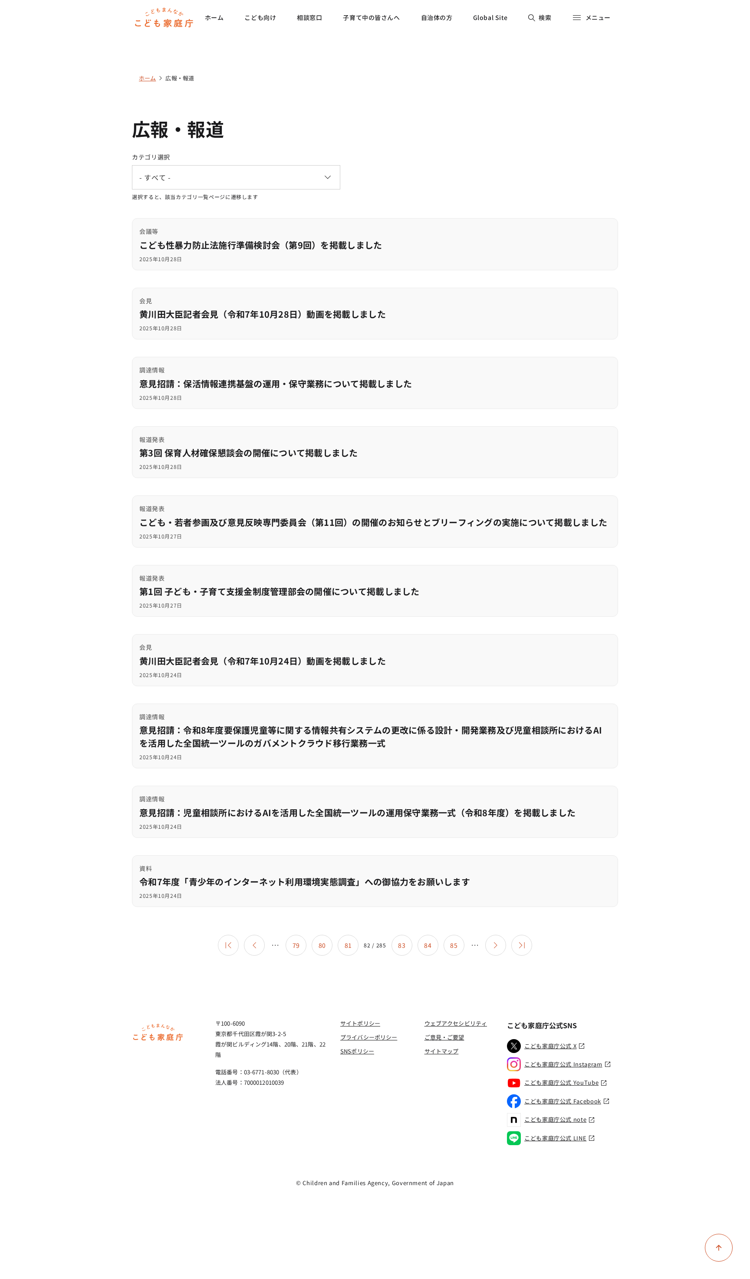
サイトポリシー (360, 1023)
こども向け (260, 17)
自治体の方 (437, 17)
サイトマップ (441, 1051)
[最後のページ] (521, 945)
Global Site (490, 17)
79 (296, 945)
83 (401, 945)
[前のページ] (254, 945)
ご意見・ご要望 (444, 1037)
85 (453, 945)
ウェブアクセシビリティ (455, 1023)
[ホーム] (158, 1039)
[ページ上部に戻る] (719, 1248)
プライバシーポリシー (368, 1037)
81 (348, 945)
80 (322, 945)
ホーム (214, 17)
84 (427, 945)
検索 (545, 17)
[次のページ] (495, 945)
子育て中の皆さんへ (371, 17)
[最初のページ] (228, 945)
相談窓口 (309, 17)
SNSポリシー (357, 1051)
